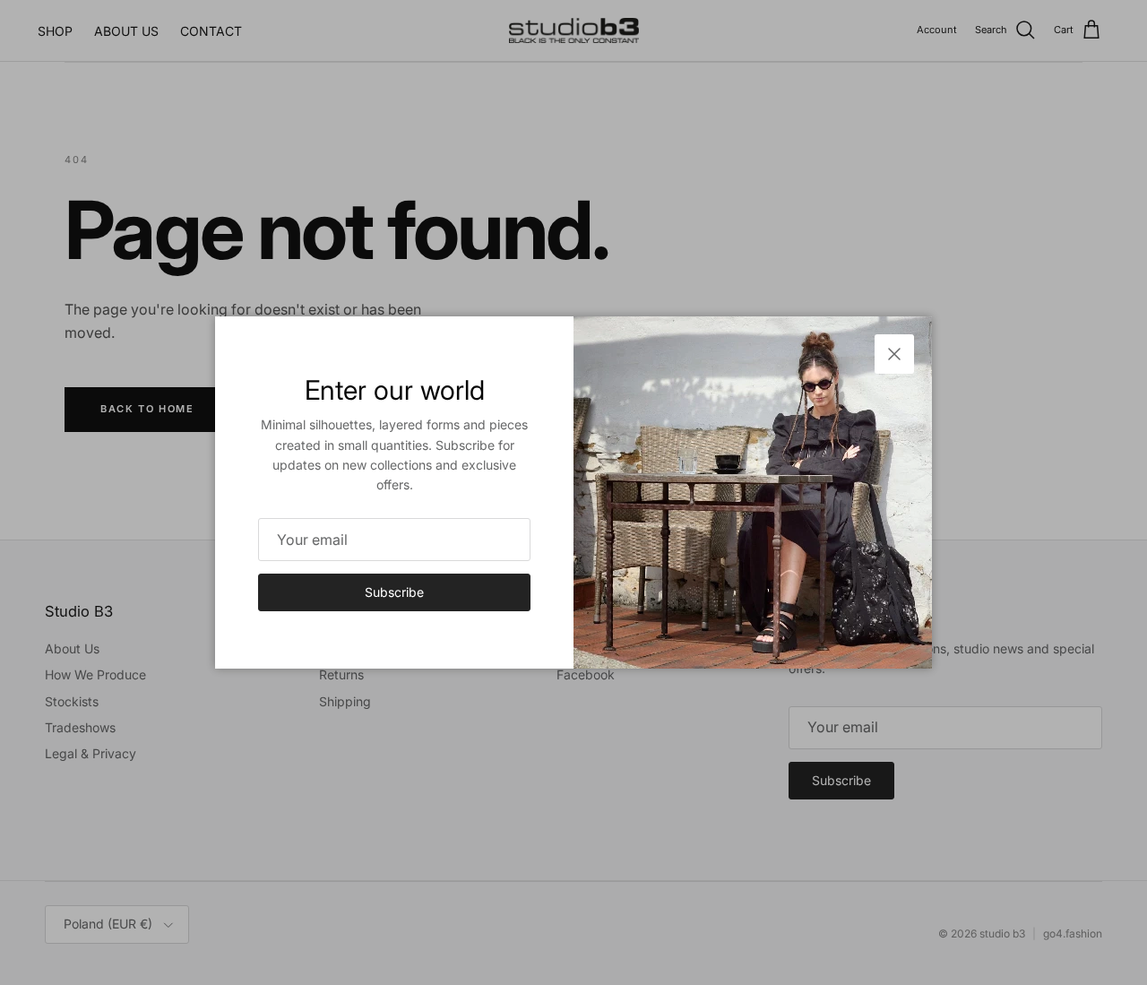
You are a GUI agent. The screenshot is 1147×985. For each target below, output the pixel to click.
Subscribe (394, 592)
